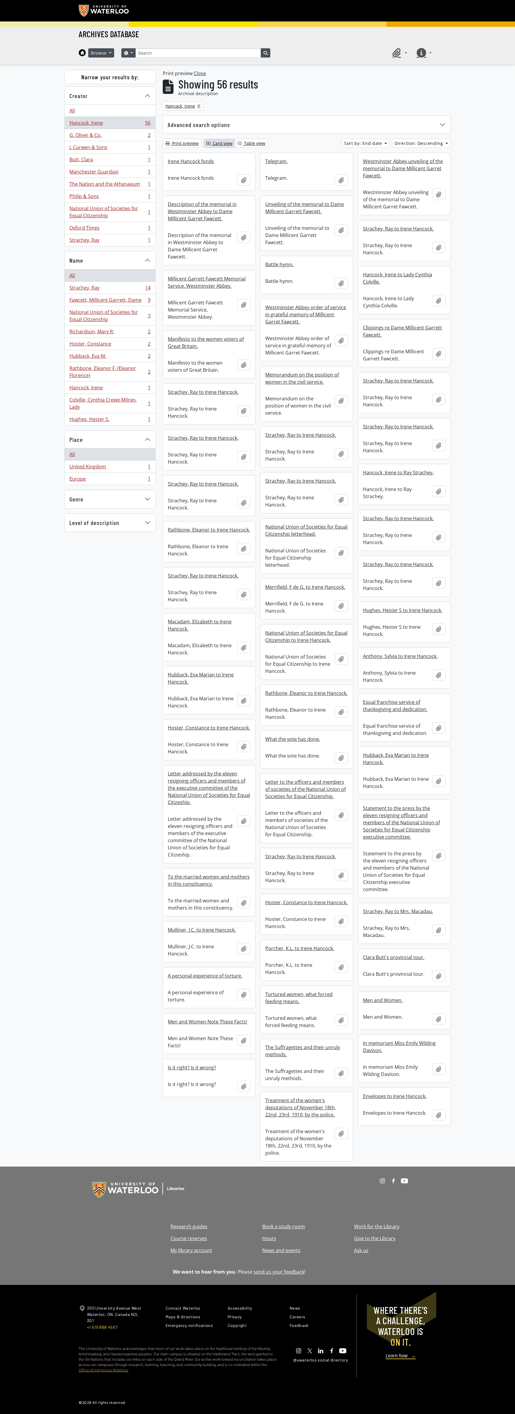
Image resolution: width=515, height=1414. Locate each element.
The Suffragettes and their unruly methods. (302, 1051)
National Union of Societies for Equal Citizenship (110, 212)
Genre (76, 499)
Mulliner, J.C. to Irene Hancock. (202, 930)
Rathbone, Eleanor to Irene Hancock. (209, 529)
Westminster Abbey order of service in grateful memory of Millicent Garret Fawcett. (305, 314)
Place (76, 439)
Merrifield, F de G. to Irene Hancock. (305, 587)
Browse (99, 53)
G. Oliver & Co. (110, 136)
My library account (191, 1250)
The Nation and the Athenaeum (110, 185)
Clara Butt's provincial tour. (393, 957)
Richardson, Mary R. (110, 333)
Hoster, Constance (110, 345)
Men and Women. (383, 1000)
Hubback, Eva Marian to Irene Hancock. (201, 678)
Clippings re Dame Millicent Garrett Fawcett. (402, 331)
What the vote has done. (292, 739)
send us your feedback (279, 1272)
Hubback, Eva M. (110, 357)
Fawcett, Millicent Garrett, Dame (110, 301)
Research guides (188, 1226)
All (72, 110)
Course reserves (188, 1238)
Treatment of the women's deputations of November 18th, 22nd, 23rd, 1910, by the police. (300, 1107)
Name (76, 260)
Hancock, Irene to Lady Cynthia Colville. (397, 278)
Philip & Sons (110, 197)
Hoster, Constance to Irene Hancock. (209, 727)
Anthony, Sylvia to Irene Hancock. (400, 656)
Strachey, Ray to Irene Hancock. (398, 228)
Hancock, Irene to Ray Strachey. (398, 472)
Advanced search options (199, 124)
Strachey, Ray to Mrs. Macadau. (398, 911)
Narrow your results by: (110, 76)
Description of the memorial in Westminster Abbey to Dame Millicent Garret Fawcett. (202, 211)
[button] (398, 53)
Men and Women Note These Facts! (207, 1021)
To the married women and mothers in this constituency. (209, 880)
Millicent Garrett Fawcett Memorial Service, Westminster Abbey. (207, 282)
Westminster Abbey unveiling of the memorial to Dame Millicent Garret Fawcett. (403, 168)
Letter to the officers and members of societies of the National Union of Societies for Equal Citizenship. (305, 789)
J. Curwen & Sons (110, 149)
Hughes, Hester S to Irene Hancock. (402, 610)
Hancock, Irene (110, 124)
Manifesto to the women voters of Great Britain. (206, 342)
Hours (269, 1238)
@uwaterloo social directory (320, 1359)
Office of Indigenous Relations (103, 1370)
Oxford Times (110, 229)
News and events (281, 1250)
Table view (254, 143)
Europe (110, 480)
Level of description (94, 522)
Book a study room (283, 1226)
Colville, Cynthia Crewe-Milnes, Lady (110, 403)
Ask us (361, 1250)
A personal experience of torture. (205, 975)
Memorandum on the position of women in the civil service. (302, 378)
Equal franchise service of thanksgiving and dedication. (395, 706)
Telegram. (276, 161)
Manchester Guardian (110, 173)
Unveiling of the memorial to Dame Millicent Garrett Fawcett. (304, 208)
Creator (78, 95)
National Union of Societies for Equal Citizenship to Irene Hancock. (306, 636)
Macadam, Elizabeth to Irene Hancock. (200, 625)
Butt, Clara (110, 161)
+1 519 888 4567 (102, 1327)
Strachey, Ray (110, 241)
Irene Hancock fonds (191, 161)
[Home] (82, 52)
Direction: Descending (419, 143)
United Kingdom (110, 468)
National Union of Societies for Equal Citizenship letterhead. (306, 530)
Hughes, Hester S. (110, 420)
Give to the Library (374, 1238)
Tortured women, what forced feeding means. (299, 998)
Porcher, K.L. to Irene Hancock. (299, 948)
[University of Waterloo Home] (104, 11)
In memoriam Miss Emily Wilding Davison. (399, 1047)
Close (200, 73)
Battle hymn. (279, 264)
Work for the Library (376, 1226)
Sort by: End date (364, 143)
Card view (222, 143)
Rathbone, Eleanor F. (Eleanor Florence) (110, 372)
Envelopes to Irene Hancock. (394, 1096)
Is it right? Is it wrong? (192, 1067)
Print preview (184, 143)
